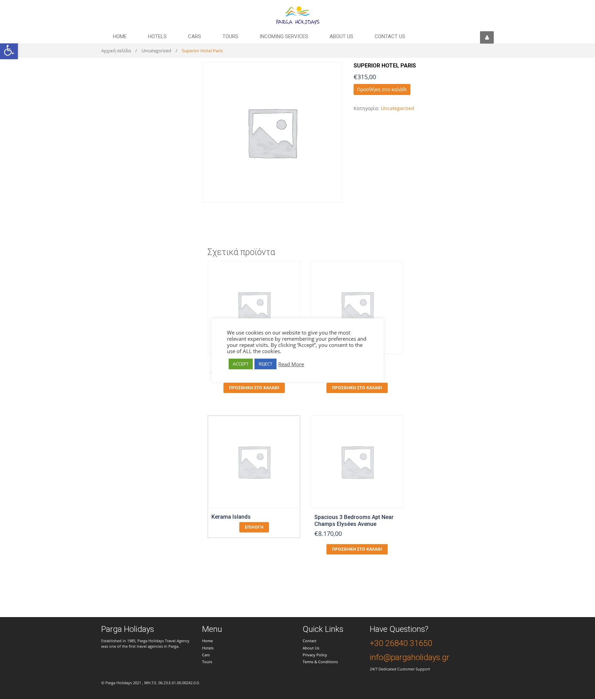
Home (120, 36)
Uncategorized (156, 50)
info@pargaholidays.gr (409, 657)
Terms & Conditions (320, 661)
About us (341, 36)
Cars (194, 36)
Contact (309, 640)
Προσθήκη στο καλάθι (382, 89)
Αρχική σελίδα (116, 50)
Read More (291, 364)
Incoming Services (284, 36)
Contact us (390, 36)
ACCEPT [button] (241, 364)
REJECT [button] (265, 364)
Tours (230, 36)
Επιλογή (254, 527)
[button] (9, 50)
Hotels (157, 36)
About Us (311, 647)
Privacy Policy (315, 654)
